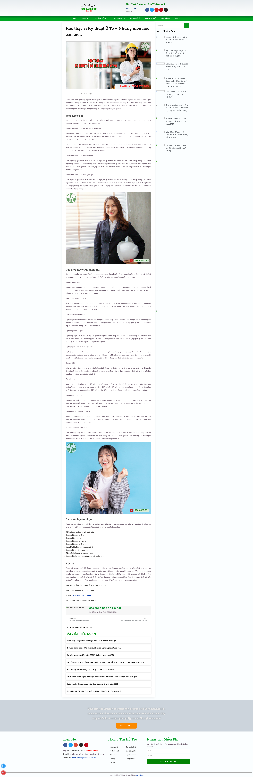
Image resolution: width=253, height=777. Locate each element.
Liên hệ (177, 18)
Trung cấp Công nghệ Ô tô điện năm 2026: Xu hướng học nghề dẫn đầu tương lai (102, 677)
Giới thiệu (85, 18)
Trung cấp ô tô (119, 18)
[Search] (186, 25)
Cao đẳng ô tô (135, 18)
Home (75, 18)
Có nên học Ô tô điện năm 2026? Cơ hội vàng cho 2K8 (90, 655)
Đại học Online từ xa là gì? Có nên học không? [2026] (176, 148)
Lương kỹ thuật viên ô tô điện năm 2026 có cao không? (91, 640)
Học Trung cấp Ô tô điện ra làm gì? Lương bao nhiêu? (90, 669)
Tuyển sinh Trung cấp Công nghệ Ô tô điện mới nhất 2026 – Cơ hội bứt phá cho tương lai (106, 662)
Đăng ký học (165, 18)
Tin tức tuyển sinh (101, 18)
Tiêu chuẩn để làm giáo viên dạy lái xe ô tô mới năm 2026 (92, 684)
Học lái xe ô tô (150, 18)
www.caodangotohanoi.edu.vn (84, 758)
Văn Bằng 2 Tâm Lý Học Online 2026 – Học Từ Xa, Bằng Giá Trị (94, 691)
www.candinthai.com (82, 595)
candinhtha (139, 775)
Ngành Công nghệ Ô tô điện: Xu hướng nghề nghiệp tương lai (94, 648)
